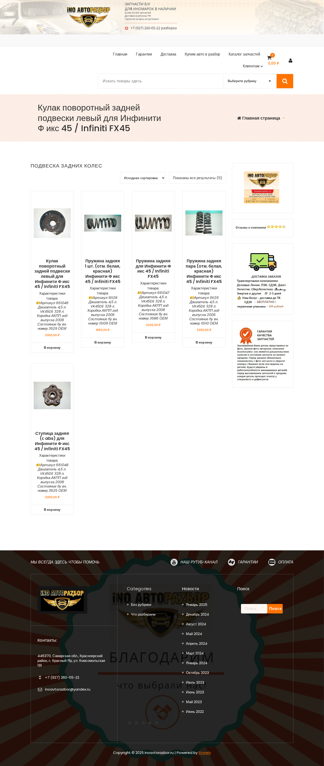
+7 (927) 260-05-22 (62, 677)
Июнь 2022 (195, 711)
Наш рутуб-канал (199, 562)
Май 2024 (194, 633)
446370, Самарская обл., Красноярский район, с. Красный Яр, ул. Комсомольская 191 (71, 660)
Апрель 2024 (196, 643)
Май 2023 (194, 701)
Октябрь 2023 (197, 672)
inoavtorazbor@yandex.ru (67, 689)
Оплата (285, 562)
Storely (205, 752)
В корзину (52, 347)
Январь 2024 (196, 662)
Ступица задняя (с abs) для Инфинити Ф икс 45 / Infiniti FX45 (52, 441)
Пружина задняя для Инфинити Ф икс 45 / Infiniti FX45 (153, 268)
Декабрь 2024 (197, 614)
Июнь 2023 (195, 692)
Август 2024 (196, 624)
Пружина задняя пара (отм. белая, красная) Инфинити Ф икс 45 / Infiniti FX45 (204, 271)
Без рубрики (141, 604)
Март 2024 (195, 653)
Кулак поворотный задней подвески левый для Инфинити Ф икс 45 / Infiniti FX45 (52, 273)
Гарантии (248, 562)
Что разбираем (143, 614)
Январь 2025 (196, 604)
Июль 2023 (195, 682)
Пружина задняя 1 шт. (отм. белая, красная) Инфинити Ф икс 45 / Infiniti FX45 (102, 271)
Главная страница (260, 118)
